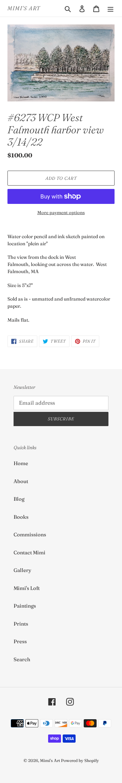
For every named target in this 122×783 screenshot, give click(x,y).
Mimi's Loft (27, 588)
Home (21, 463)
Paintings (25, 606)
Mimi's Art (23, 8)
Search (22, 659)
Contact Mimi (29, 552)
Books (21, 517)
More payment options (61, 212)
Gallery (22, 570)
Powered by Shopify (80, 760)
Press (20, 641)
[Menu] (110, 8)
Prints (21, 623)
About (21, 481)
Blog (19, 499)
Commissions (30, 534)
